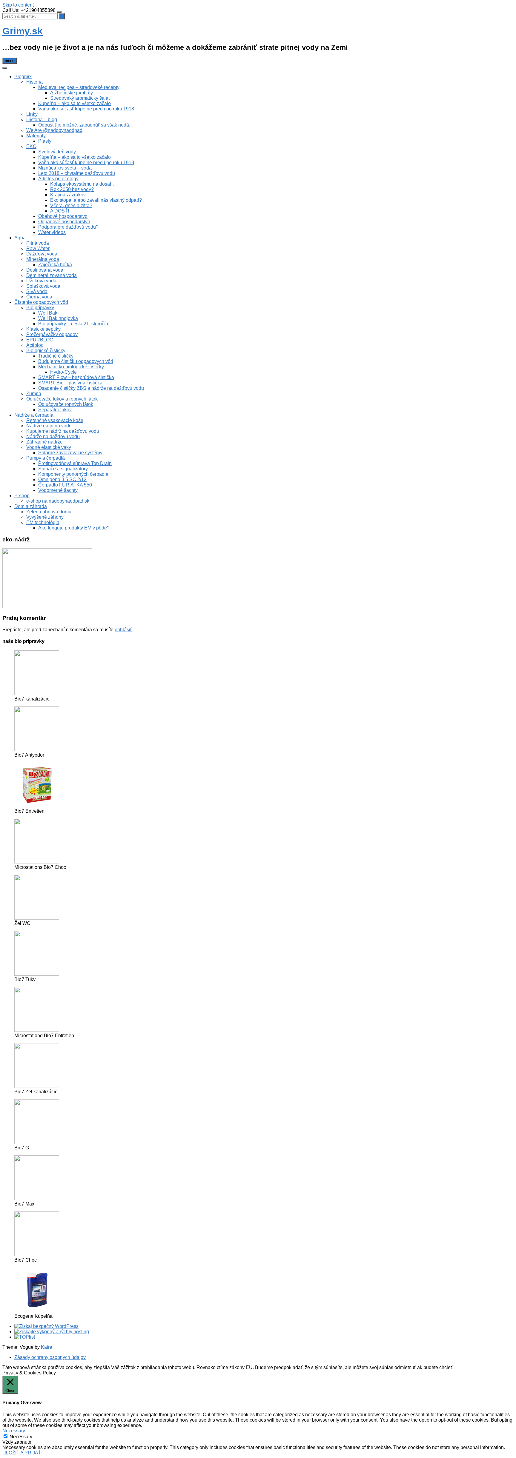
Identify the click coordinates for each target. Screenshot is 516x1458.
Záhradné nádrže (44, 441)
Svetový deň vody (57, 151)
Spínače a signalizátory (63, 468)
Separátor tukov (55, 409)
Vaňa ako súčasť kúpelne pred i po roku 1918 (86, 108)
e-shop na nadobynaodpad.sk (57, 501)
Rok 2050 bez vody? (72, 189)
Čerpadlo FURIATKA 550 (65, 484)
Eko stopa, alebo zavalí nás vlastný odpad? (96, 200)
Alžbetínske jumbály (71, 92)
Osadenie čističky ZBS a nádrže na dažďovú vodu (91, 388)
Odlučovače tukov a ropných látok (62, 398)
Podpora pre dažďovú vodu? (68, 227)
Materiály (36, 135)
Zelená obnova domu (48, 511)
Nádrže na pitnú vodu (49, 425)
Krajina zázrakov (68, 194)
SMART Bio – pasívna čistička (70, 382)
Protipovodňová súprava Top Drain (75, 463)
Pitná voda (37, 243)
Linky (32, 114)
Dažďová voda (41, 253)
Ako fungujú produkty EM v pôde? (74, 527)
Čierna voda (39, 296)
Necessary (21, 1436)
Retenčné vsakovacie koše (54, 420)
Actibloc (34, 345)
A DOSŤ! (59, 210)
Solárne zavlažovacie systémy (70, 452)
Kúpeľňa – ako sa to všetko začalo (74, 103)
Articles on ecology (58, 178)
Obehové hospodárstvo (62, 216)
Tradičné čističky (55, 355)
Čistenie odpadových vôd (41, 302)
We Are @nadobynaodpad (54, 130)
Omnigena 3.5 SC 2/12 (62, 479)
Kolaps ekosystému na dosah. (82, 184)
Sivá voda (36, 291)
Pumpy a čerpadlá (45, 458)
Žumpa (33, 393)
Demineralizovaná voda (51, 275)
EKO (31, 146)
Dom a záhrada (30, 506)
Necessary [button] (13, 1430)
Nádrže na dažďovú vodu (53, 436)
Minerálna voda (42, 259)
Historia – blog (41, 119)
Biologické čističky (45, 350)
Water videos (52, 232)
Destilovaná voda (44, 269)
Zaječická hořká (55, 264)
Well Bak (47, 312)
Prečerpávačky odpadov (52, 334)
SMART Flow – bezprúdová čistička (76, 377)
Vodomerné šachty (58, 490)
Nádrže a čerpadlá (33, 415)
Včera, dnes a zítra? (71, 205)
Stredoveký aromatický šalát (80, 98)
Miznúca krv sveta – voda (65, 167)
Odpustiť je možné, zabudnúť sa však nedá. (84, 124)
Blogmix (23, 76)
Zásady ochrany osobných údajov (50, 1357)
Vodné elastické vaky (48, 447)
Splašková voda (43, 286)
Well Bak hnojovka (58, 318)
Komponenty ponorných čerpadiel (74, 474)
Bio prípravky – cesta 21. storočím (73, 323)
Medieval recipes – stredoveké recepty (78, 87)
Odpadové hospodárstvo (64, 221)
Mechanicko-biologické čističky (71, 366)
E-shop (22, 495)
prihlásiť (123, 629)
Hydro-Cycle (63, 372)
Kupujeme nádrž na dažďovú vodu (62, 431)
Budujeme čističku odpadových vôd (75, 361)
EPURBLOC (39, 339)
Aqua (20, 237)
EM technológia (42, 522)
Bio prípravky (40, 307)
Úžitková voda (41, 280)
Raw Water (38, 248)
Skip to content (18, 4)
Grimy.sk (22, 31)
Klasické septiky (43, 329)
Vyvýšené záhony (45, 517)
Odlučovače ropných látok (65, 404)
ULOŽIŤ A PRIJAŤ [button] (21, 1452)
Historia (34, 81)
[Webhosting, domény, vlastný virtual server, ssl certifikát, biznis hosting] (51, 1331)
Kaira (46, 1347)
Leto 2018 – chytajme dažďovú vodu (76, 173)
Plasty (44, 141)
